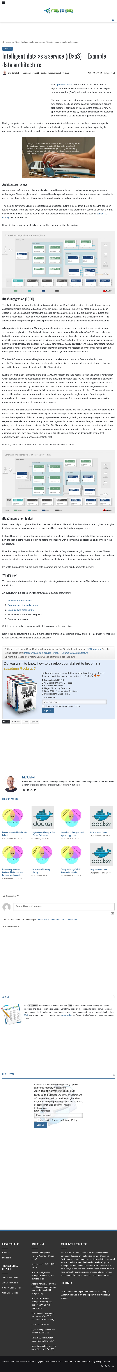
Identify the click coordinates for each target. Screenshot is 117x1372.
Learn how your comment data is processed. (57, 919)
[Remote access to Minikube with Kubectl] (14, 817)
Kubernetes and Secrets (99, 832)
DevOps (15, 42)
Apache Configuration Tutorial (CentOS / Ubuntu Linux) (43, 1256)
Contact (106, 1361)
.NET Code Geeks (10, 1278)
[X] (31, 790)
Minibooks (6, 1258)
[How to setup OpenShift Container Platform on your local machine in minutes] (14, 854)
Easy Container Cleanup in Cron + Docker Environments (43, 834)
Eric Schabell (13, 73)
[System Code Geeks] (58, 11)
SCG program (94, 649)
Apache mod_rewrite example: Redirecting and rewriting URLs (43, 1275)
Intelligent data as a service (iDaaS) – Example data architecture (56, 653)
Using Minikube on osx (98, 869)
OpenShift (34, 722)
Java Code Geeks (10, 1283)
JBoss (25, 722)
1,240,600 (33, 1006)
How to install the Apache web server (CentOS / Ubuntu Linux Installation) (43, 1316)
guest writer (66, 1015)
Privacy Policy (74, 706)
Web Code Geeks (10, 1293)
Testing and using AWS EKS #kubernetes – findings (71, 871)
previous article (64, 84)
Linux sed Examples (41, 1324)
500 (70, 1006)
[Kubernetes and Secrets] (102, 817)
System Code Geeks (11, 1288)
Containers (16, 722)
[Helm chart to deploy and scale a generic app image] (73, 817)
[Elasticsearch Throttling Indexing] (44, 854)
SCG (26, 1015)
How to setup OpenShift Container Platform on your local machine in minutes (12, 872)
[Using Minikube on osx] (102, 854)
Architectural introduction (20, 600)
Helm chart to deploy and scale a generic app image (72, 834)
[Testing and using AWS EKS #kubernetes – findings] (73, 854)
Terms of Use (81, 1361)
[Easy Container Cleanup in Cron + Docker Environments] (44, 817)
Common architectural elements (23, 605)
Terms (61, 706)
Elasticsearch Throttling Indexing (41, 871)
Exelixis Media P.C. (64, 1361)
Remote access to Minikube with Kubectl (14, 834)
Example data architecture (21, 610)
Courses (6, 1253)
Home (7, 42)
